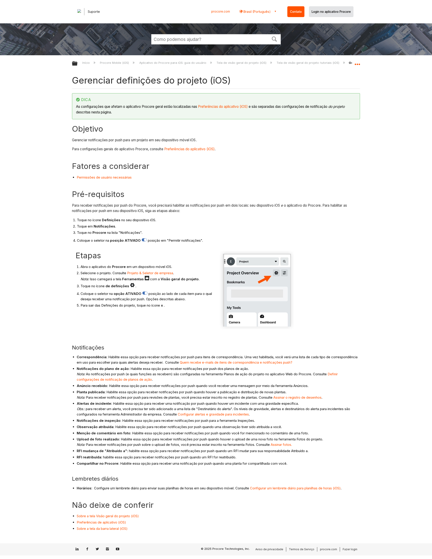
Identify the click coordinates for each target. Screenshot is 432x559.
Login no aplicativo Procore (331, 11)
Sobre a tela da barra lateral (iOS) (102, 528)
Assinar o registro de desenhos (297, 397)
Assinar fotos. (281, 444)
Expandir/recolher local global (357, 62)
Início (86, 62)
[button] (274, 38)
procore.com (220, 11)
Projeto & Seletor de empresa (150, 273)
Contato (296, 11)
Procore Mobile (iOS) (115, 62)
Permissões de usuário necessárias (104, 177)
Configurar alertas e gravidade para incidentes (213, 414)
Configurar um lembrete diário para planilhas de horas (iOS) (295, 488)
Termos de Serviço (301, 549)
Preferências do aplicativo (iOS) (223, 106)
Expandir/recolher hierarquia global (77, 63)
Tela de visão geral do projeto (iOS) (241, 62)
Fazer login (350, 549)
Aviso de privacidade (269, 549)
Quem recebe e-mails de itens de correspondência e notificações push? (236, 362)
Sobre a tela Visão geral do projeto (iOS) (108, 516)
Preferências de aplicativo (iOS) (101, 522)
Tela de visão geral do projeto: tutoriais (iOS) (308, 62)
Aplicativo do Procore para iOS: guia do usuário (173, 62)
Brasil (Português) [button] (257, 11)
